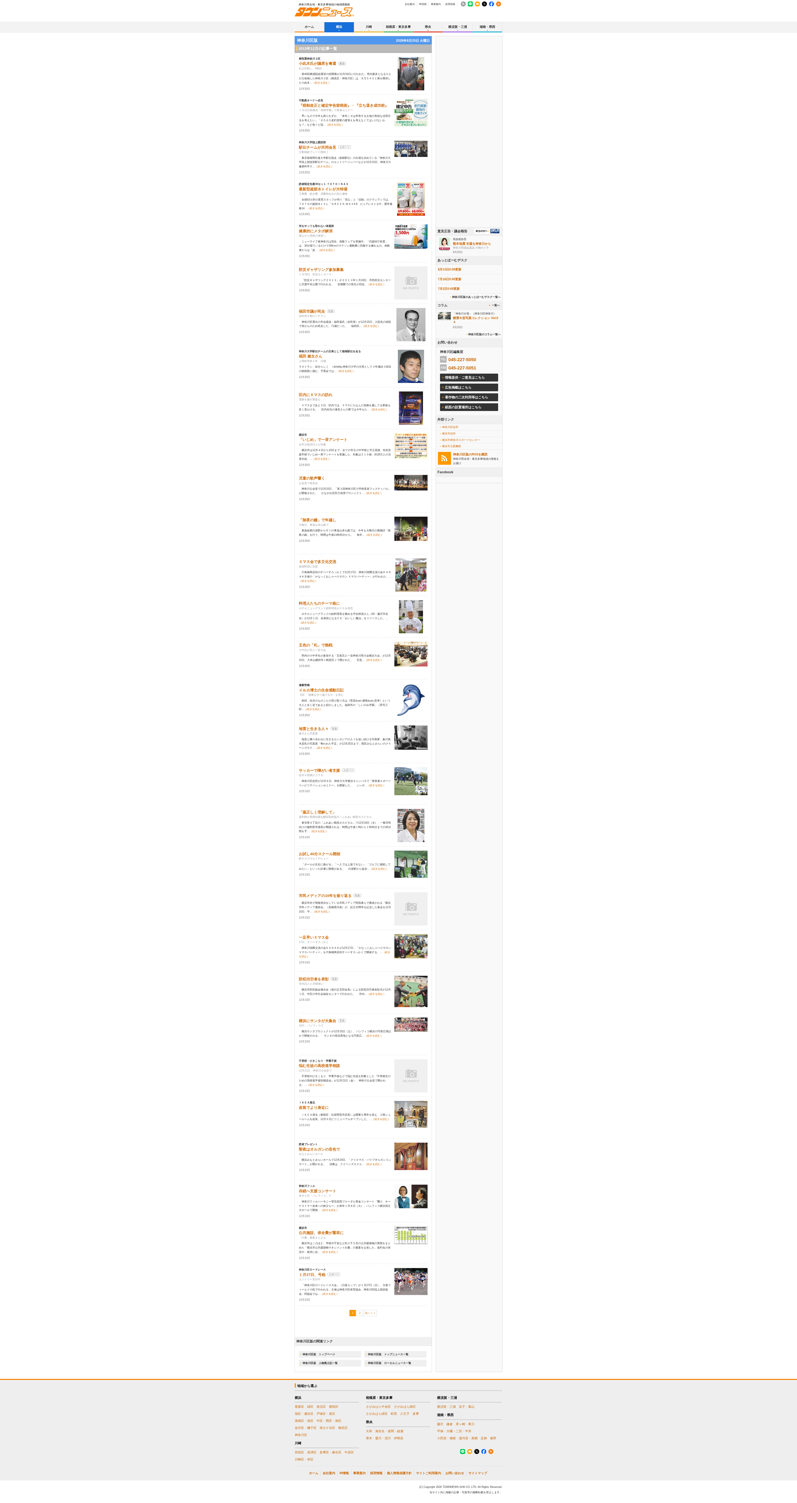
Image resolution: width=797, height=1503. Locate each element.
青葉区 (299, 1406)
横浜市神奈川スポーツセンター (461, 439)
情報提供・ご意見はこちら (465, 377)
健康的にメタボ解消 (315, 231)
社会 (330, 311)
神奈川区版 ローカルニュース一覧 (389, 1363)
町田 (394, 1413)
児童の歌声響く (312, 478)
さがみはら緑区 (377, 1413)
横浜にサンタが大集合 (317, 1021)
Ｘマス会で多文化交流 (317, 562)
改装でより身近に (314, 1108)
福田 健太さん (310, 356)
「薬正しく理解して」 (317, 812)
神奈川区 (301, 1435)
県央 (428, 26)
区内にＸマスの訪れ (315, 395)
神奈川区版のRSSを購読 (470, 454)
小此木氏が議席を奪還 (317, 63)
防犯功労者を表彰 (314, 979)
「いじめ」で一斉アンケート (323, 440)
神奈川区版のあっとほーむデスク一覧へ (476, 296)
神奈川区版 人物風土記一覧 (320, 1363)
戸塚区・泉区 (326, 1413)
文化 (342, 1020)
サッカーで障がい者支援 (319, 770)
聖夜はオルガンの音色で (319, 1149)
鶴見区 (343, 1428)
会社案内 (410, 4)
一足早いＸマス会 (314, 937)
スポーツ (345, 147)
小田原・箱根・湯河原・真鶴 (457, 1438)
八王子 (405, 1413)
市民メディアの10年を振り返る (325, 896)
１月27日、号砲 (312, 1275)
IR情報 (423, 4)
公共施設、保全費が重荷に (321, 1233)
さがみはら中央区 (378, 1406)
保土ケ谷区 (327, 1428)
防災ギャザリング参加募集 (321, 270)
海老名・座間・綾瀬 (389, 1431)
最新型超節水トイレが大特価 (323, 189)
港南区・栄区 (304, 1420)
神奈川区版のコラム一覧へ (484, 334)
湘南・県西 (487, 26)
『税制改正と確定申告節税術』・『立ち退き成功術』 (344, 105)
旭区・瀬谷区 (304, 1413)
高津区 (312, 1452)
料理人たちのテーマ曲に (319, 603)
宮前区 (299, 1452)
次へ (367, 1313)
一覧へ (496, 305)
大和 (369, 1431)
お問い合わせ (454, 1473)
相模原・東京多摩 (398, 26)
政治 (342, 63)
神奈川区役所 (450, 427)
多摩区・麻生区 (330, 1452)
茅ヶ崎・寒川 (465, 1424)
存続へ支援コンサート (317, 1191)
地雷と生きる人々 (314, 729)
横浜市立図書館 (451, 446)
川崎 (369, 26)
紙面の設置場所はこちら (463, 407)
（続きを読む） (321, 82)
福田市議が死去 (312, 311)
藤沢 (440, 1424)
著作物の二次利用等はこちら (466, 397)
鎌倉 (449, 1424)
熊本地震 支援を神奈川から (472, 243)
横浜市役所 (449, 433)
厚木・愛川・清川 (378, 1438)
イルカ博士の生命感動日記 (321, 690)
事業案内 (436, 4)
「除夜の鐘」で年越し (317, 520)
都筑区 (333, 1406)
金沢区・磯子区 (306, 1428)
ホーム (309, 26)
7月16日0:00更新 (449, 279)
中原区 (349, 1452)
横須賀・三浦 (457, 26)
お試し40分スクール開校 (319, 854)
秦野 (493, 1438)
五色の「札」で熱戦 (315, 645)
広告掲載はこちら (458, 387)
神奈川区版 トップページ (319, 1354)
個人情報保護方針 (399, 1473)
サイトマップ (477, 1473)
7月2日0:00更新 (449, 288)
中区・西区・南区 (329, 1420)
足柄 (484, 1438)
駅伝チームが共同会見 (317, 147)
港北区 (321, 1406)
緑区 (310, 1406)
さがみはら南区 (405, 1406)
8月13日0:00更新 (449, 269)
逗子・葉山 (466, 1406)
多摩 (416, 1413)
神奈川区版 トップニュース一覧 (388, 1354)
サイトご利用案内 (428, 1473)
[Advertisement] (469, 143)
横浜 (339, 26)
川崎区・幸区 (304, 1459)
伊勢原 (398, 1438)
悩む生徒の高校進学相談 (319, 1066)
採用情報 (450, 4)
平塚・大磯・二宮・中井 (454, 1431)
